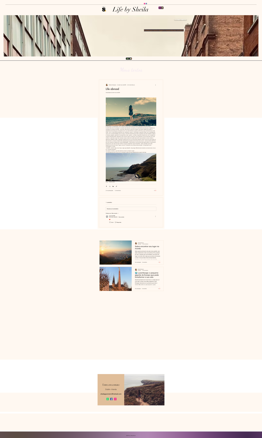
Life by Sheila (131, 9)
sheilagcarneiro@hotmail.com (111, 394)
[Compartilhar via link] (116, 186)
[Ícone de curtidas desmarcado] (110, 222)
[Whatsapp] (107, 399)
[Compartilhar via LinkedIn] (113, 186)
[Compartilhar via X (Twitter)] (109, 186)
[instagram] (144, 3)
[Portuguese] (159, 8)
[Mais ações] (155, 85)
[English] (162, 8)
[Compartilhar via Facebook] (106, 186)
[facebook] (146, 3)
